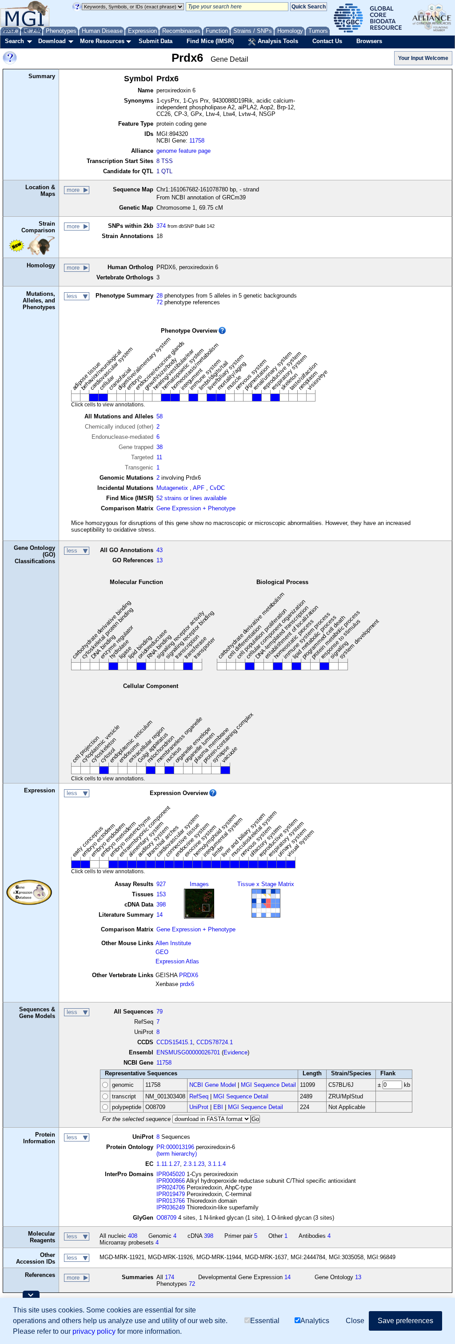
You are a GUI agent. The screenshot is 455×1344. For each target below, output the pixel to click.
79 (159, 1011)
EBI (218, 1107)
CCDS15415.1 (174, 1042)
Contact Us (327, 41)
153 (161, 894)
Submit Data (155, 41)
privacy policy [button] (94, 1331)
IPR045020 (170, 1174)
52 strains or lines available (191, 498)
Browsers (369, 41)
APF (198, 488)
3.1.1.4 (217, 1164)
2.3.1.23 (194, 1164)
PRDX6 (188, 975)
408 (132, 1236)
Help (24, 30)
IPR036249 (170, 1207)
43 (159, 550)
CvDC (217, 488)
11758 (196, 140)
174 (169, 1277)
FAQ (38, 30)
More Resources (102, 41)
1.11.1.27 (168, 1164)
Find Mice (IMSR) (210, 41)
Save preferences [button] (405, 1320)
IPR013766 (170, 1200)
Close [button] (355, 1320)
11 (159, 457)
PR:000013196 (175, 1147)
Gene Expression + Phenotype (195, 508)
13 (159, 560)
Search (14, 41)
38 (159, 447)
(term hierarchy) (176, 1153)
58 (159, 416)
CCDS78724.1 (214, 1042)
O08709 (166, 1217)
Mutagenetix (172, 488)
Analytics (314, 1320)
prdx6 (187, 984)
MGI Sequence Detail (268, 1085)
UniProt (198, 1107)
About (9, 30)
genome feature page (183, 150)
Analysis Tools (277, 41)
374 (161, 226)
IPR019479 (170, 1194)
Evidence (235, 1052)
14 (159, 914)
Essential (264, 1320)
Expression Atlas (177, 961)
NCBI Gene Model (212, 1085)
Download (52, 41)
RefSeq (198, 1096)
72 (159, 302)
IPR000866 (170, 1180)
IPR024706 (170, 1187)
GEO (162, 952)
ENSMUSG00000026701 (188, 1052)
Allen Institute (173, 943)
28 (159, 295)
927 (161, 884)
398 (161, 904)
